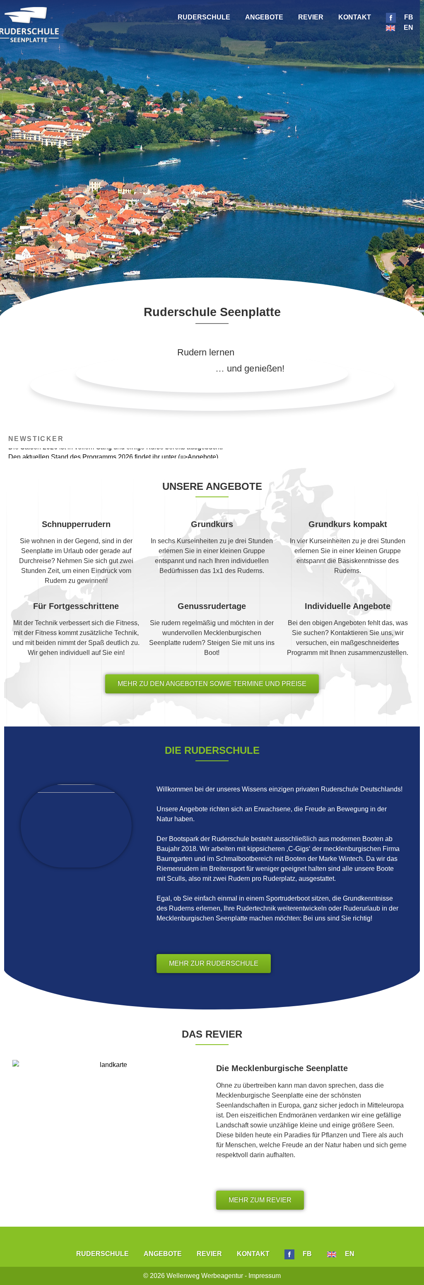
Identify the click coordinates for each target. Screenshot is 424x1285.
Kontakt (354, 17)
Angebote (264, 17)
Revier (310, 17)
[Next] (404, 453)
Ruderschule (204, 17)
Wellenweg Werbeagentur (204, 1275)
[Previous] (20, 453)
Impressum (264, 1275)
